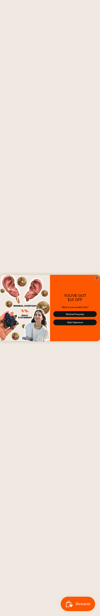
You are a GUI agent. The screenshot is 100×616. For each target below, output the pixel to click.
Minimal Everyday (75, 314)
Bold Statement (75, 322)
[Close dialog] (97, 278)
